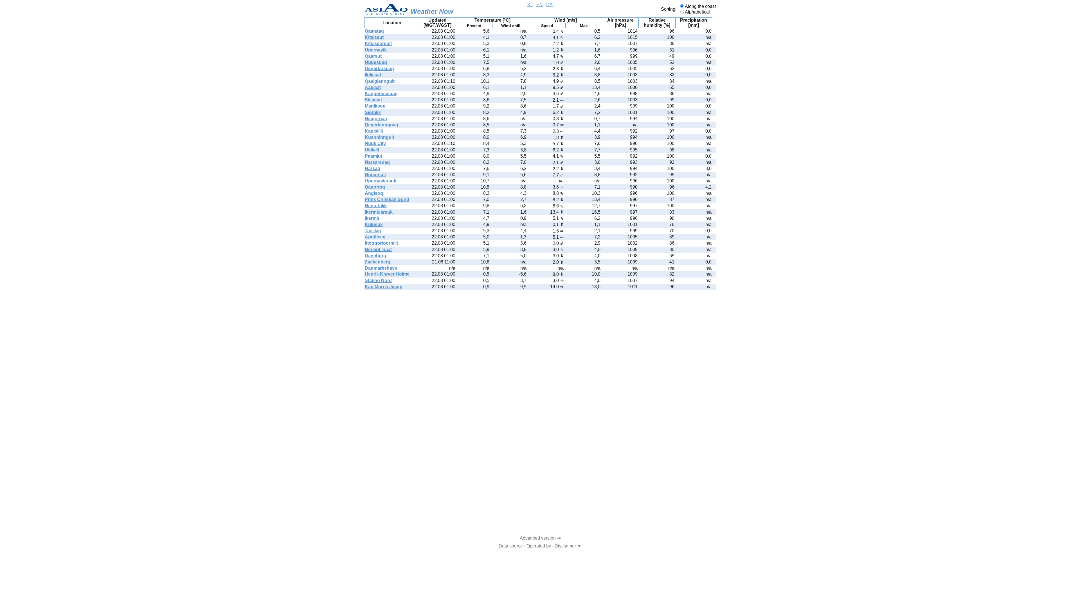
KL (530, 4)
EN (539, 4)
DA (549, 4)
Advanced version (540, 538)
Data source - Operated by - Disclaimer (540, 546)
